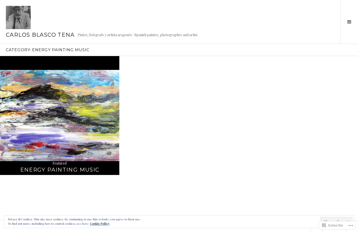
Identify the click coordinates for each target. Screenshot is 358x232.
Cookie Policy (100, 223)
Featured (59, 163)
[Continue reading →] (59, 115)
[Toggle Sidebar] (349, 22)
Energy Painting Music (59, 169)
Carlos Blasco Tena (40, 35)
